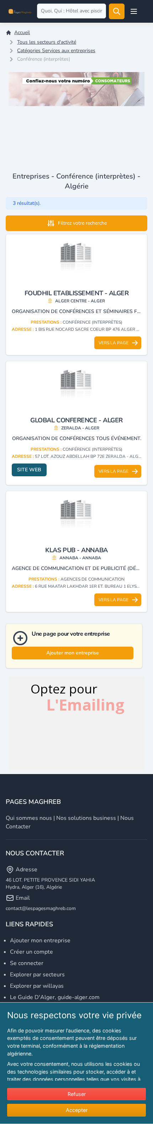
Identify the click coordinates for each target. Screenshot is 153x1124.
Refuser (77, 1094)
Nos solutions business (86, 818)
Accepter (77, 1110)
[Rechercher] (117, 11)
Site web (29, 469)
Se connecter (26, 963)
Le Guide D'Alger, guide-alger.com (55, 997)
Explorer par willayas (37, 986)
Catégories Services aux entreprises (56, 50)
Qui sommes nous (29, 818)
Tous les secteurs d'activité (46, 42)
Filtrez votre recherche (82, 223)
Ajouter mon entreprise (72, 652)
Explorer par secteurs (37, 974)
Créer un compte (31, 952)
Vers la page (113, 343)
